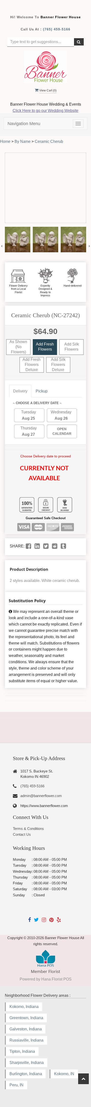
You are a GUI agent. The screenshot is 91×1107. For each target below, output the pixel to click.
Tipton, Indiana (22, 1051)
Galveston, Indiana (25, 1029)
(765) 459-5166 (56, 29)
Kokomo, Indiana (24, 1007)
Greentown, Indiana (26, 1018)
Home (5, 141)
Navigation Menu (24, 123)
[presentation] (1, 246)
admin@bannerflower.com (41, 796)
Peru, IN (16, 1085)
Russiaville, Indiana (26, 1040)
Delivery (20, 391)
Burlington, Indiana (25, 1074)
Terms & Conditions (28, 828)
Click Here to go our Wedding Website (45, 111)
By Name (23, 141)
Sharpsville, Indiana (26, 1063)
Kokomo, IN (64, 1074)
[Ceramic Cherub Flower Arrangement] (17, 239)
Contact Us (22, 834)
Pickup (42, 391)
